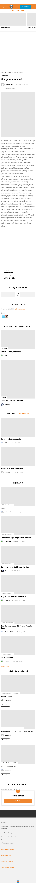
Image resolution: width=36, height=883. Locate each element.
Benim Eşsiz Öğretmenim (11, 352)
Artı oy (8, 294)
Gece (3, 508)
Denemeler (4, 348)
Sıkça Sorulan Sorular (7, 867)
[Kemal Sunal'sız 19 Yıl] (18, 754)
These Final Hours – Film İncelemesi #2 (17, 731)
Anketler (12, 10)
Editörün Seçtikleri (6, 693)
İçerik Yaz (25, 7)
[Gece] (18, 496)
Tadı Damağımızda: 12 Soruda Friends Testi (16, 627)
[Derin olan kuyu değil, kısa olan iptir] (18, 555)
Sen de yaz (18, 801)
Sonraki (35, 22)
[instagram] (22, 2)
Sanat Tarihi (16, 693)
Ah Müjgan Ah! (7, 657)
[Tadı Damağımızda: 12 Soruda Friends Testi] (18, 614)
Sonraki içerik (5, 666)
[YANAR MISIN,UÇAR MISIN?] (18, 456)
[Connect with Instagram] (6, 317)
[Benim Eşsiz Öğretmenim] (18, 339)
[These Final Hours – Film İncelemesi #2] (18, 719)
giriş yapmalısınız (20, 309)
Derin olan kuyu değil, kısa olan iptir (15, 567)
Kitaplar (4, 397)
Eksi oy (27, 294)
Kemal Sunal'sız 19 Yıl (9, 766)
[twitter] (18, 2)
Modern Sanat (5, 27)
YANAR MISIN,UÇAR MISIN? (12, 468)
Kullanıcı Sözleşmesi (7, 861)
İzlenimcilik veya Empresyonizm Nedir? (16, 537)
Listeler (18, 10)
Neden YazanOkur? (6, 855)
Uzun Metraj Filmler (18, 728)
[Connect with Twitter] (3, 317)
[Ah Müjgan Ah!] (18, 645)
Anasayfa (18, 878)
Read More (5, 705)
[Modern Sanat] (13, 19)
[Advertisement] (18, 53)
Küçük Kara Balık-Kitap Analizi (13, 596)
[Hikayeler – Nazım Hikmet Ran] (18, 379)
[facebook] (13, 2)
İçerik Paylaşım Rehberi (8, 849)
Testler (23, 10)
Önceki (1, 22)
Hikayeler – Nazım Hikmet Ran (13, 401)
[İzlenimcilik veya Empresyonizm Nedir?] (18, 525)
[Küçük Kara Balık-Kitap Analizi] (18, 584)
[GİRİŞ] (33, 7)
